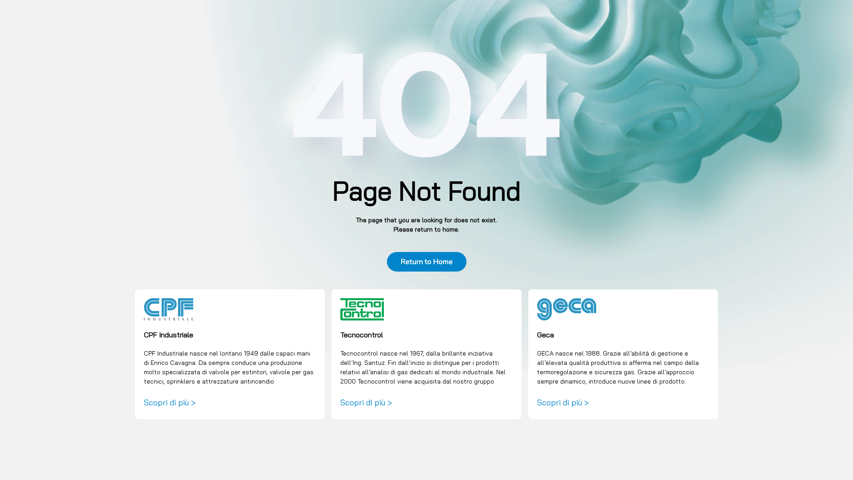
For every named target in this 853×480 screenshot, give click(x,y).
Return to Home (427, 262)
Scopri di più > (169, 402)
